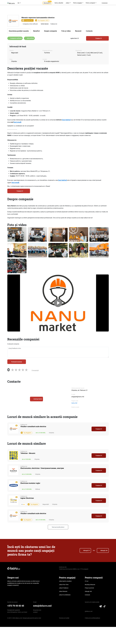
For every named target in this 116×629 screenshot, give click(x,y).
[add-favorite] (102, 17)
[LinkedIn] (86, 606)
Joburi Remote (63, 591)
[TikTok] (104, 606)
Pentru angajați (77, 3)
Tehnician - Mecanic (27, 453)
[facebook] (72, 409)
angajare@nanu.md (77, 397)
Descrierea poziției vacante (19, 31)
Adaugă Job (103, 550)
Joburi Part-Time (63, 584)
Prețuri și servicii (89, 588)
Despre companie (50, 31)
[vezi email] (17, 122)
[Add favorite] (89, 429)
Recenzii (78, 31)
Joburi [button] (68, 3)
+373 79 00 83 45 (15, 605)
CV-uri (86, 581)
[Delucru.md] (13, 568)
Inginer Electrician (27, 498)
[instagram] (75, 409)
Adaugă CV (86, 550)
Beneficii (36, 31)
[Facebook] (89, 606)
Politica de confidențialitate (92, 618)
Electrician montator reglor (30, 483)
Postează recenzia (16, 362)
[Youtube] (96, 606)
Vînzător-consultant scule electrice (33, 426)
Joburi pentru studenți (65, 581)
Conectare (104, 3)
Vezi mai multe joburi (58, 527)
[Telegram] (100, 606)
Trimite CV (98, 38)
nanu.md (74, 403)
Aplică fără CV (74, 38)
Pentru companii (90, 3)
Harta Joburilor (59, 3)
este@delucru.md (42, 605)
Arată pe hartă (38, 399)
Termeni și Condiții (64, 618)
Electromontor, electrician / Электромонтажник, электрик (42, 468)
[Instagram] (93, 606)
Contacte (89, 31)
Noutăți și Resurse (90, 584)
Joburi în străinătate (64, 595)
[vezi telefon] (66, 120)
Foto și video (66, 31)
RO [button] (19, 3)
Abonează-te (47, 3)
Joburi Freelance (63, 588)
